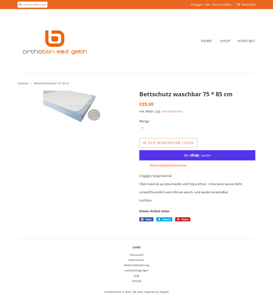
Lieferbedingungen (136, 270)
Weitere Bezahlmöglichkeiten (168, 165)
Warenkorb (248, 4)
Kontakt (246, 41)
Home (206, 41)
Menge (144, 121)
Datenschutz (136, 260)
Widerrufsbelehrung (136, 265)
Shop (225, 41)
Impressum (136, 255)
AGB (136, 276)
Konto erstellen (221, 4)
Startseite (23, 83)
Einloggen (197, 4)
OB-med (137, 292)
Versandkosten (172, 111)
